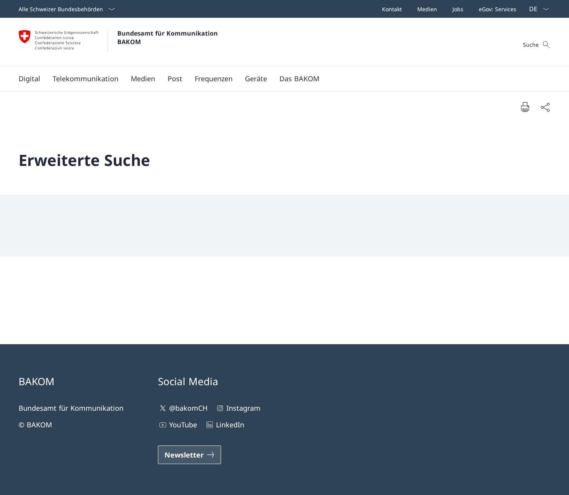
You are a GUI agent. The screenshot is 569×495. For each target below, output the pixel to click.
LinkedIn (230, 424)
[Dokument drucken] (525, 106)
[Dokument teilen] (545, 106)
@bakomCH (188, 408)
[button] (29, 78)
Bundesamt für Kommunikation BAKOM (169, 37)
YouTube (183, 424)
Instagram (243, 408)
